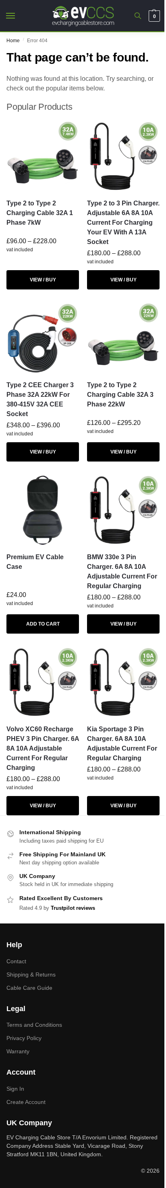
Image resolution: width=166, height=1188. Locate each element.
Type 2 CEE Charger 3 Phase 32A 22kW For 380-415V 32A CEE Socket (40, 399)
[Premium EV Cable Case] (42, 510)
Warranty (17, 1051)
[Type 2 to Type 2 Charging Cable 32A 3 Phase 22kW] (123, 338)
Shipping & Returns (31, 974)
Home (13, 40)
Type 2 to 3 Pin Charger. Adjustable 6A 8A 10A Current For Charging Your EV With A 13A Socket (123, 222)
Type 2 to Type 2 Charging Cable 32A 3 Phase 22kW (120, 395)
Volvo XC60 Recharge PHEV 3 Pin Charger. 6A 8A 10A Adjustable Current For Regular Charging (42, 748)
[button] (153, 16)
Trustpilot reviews (73, 908)
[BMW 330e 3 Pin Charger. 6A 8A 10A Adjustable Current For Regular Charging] (123, 510)
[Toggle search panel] (138, 15)
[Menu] (18, 16)
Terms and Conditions (34, 1025)
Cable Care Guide (29, 988)
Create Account (26, 1102)
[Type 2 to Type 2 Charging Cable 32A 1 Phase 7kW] (42, 156)
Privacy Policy (24, 1038)
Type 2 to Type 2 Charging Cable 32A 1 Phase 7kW (39, 213)
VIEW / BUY (43, 280)
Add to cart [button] (43, 624)
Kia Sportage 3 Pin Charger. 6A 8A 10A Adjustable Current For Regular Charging (122, 743)
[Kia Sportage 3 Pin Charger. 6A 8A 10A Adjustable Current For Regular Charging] (123, 682)
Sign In (15, 1088)
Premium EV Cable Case (35, 562)
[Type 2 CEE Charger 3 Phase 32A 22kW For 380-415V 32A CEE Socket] (42, 338)
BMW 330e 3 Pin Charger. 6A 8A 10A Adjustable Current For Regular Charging (122, 571)
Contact (16, 961)
